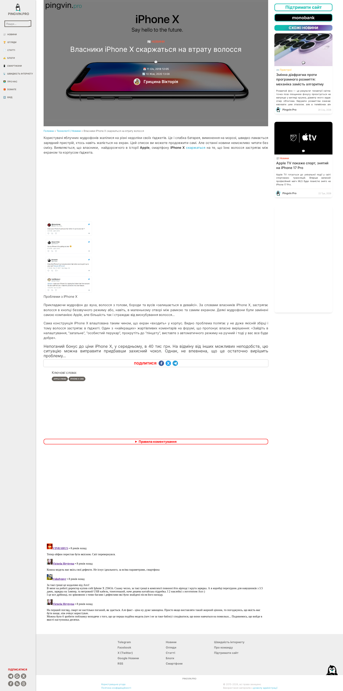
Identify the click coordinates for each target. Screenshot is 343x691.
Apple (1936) (60, 379)
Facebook (124, 647)
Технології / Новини (69, 130)
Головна (49, 130)
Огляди (9, 42)
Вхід (7, 97)
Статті (9, 50)
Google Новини (128, 658)
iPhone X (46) (77, 379)
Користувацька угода (113, 684)
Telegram (124, 642)
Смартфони (12, 65)
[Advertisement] (156, 191)
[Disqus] (156, 494)
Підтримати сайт (226, 653)
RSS (120, 663)
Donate (9, 89)
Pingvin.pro (18, 14)
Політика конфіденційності (116, 688)
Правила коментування (158, 441)
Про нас (10, 81)
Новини (10, 34)
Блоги (9, 58)
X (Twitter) (125, 653)
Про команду (223, 647)
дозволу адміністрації (265, 688)
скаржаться (195, 147)
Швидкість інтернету (18, 73)
